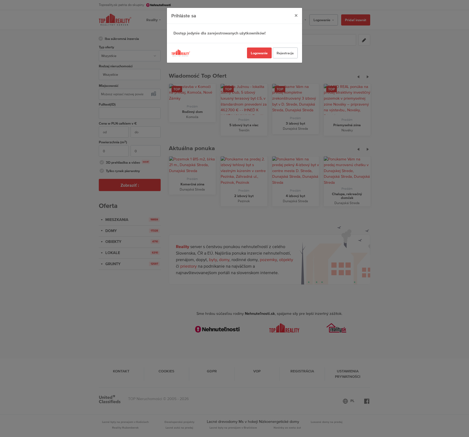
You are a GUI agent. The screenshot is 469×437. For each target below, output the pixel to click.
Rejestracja (285, 53)
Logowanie (259, 53)
